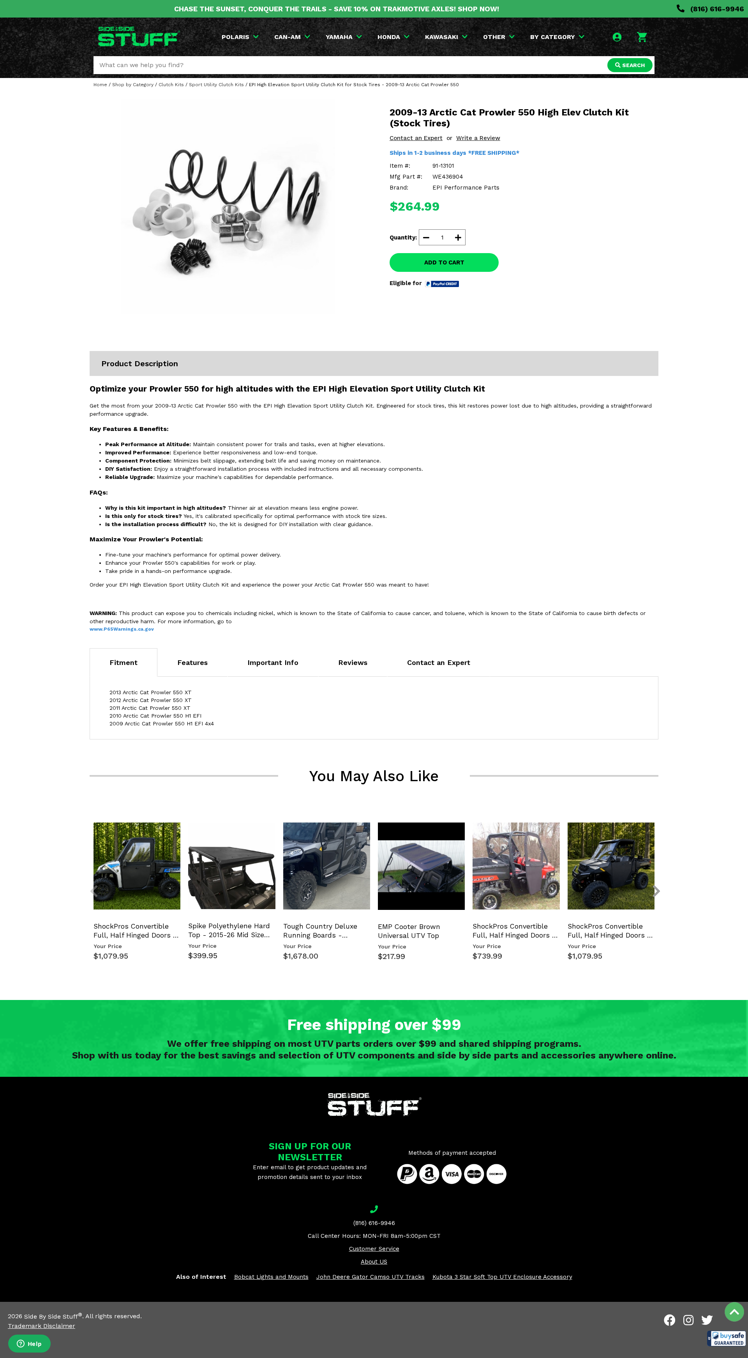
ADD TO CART (444, 262)
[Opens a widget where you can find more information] (29, 1344)
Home (100, 84)
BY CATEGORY (552, 37)
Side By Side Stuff (53, 1316)
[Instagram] (688, 1320)
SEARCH (633, 65)
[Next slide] (652, 835)
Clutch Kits (171, 84)
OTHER (494, 37)
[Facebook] (669, 1320)
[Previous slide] (89, 835)
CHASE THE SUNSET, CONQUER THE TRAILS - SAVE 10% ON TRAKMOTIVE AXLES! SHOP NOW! (336, 9)
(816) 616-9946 (716, 9)
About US (374, 1261)
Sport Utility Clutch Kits (216, 84)
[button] (726, 1338)
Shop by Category (132, 84)
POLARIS (235, 37)
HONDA (389, 37)
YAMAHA (339, 37)
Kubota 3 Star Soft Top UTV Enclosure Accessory (502, 1276)
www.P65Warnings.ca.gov (122, 629)
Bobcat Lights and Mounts (271, 1276)
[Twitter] (707, 1320)
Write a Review (478, 138)
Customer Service (374, 1248)
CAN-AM (287, 37)
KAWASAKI (441, 37)
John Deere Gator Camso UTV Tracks (370, 1276)
